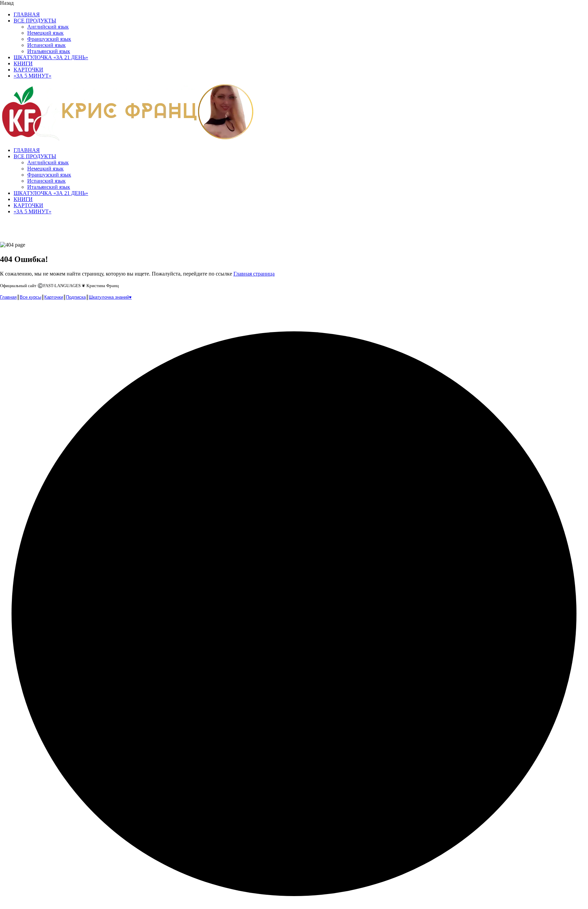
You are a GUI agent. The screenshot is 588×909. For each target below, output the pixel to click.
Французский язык (49, 39)
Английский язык (48, 27)
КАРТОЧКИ (28, 69)
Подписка (76, 297)
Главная (8, 297)
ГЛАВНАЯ (27, 14)
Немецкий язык (45, 33)
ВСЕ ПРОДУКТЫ (35, 20)
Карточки (53, 297)
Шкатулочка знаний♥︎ (110, 297)
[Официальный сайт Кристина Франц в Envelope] (6, 312)
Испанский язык (46, 45)
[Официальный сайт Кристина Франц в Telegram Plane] (20, 312)
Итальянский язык (48, 51)
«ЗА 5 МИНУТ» (32, 76)
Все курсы (30, 297)
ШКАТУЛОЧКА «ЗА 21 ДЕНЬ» (51, 57)
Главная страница (254, 274)
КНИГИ (23, 63)
